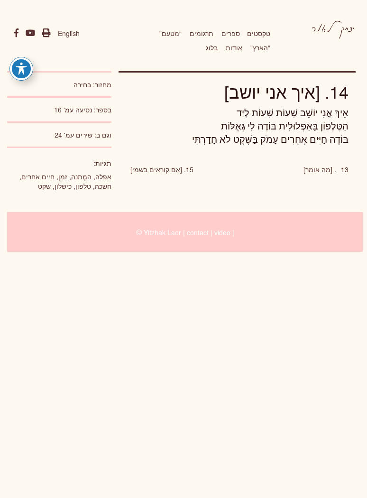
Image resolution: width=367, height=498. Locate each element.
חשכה (103, 186)
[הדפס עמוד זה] (46, 33)
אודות (234, 47)
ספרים (230, 33)
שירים (84, 134)
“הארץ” (260, 47)
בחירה (82, 84)
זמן (62, 176)
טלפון (83, 186)
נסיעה (83, 109)
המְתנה (81, 176)
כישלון (63, 186)
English (69, 33)
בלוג (212, 47)
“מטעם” (170, 33)
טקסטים (258, 33)
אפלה (103, 176)
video (222, 232)
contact (198, 232)
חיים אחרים (38, 176)
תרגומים (201, 33)
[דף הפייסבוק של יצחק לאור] (16, 33)
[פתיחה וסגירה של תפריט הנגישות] (21, 68)
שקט (44, 186)
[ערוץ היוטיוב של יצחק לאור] (30, 33)
